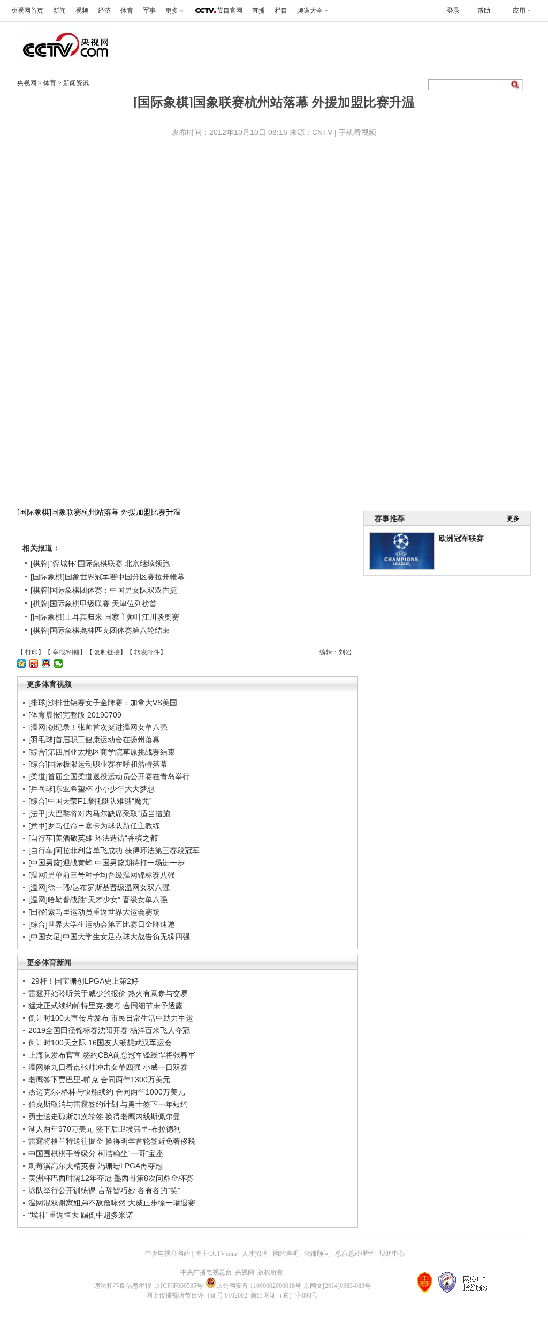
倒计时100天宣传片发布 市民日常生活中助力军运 (110, 1018)
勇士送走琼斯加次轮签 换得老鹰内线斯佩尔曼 (104, 1116)
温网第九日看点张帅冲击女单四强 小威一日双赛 (108, 1067)
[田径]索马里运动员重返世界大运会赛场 (94, 912)
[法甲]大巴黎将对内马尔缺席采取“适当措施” (100, 813)
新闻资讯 (76, 83)
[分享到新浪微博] (34, 663)
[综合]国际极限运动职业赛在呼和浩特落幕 (98, 764)
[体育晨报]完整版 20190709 (74, 715)
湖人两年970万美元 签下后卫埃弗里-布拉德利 (104, 1129)
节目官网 (229, 10)
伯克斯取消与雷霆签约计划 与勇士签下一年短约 (108, 1104)
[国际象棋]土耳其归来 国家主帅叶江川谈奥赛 (105, 617)
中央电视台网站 (167, 1253)
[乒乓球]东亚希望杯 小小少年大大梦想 (91, 789)
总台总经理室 (354, 1253)
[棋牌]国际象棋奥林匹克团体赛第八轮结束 (100, 630)
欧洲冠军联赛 (461, 538)
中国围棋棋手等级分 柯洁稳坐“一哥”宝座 (95, 1153)
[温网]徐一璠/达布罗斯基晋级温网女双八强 (99, 887)
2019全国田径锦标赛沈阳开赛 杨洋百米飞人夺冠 (109, 1030)
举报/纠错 (66, 652)
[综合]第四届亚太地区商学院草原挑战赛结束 (101, 752)
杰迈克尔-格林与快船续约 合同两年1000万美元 (106, 1092)
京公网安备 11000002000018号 (258, 1285)
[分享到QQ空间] (21, 663)
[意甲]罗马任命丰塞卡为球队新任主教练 (94, 825)
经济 (104, 10)
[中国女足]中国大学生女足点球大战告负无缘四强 (109, 936)
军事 (149, 10)
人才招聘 (255, 1253)
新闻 (59, 10)
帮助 (483, 10)
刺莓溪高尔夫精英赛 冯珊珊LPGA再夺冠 (95, 1165)
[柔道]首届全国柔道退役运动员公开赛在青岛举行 (109, 776)
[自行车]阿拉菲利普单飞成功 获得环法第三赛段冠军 (114, 850)
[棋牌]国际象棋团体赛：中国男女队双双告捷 (104, 590)
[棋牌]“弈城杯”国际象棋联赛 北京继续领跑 (100, 563)
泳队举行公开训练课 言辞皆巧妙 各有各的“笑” (104, 1190)
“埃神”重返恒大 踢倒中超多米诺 (80, 1215)
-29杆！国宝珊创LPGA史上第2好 (83, 981)
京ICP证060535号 (178, 1285)
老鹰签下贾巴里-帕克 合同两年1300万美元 (99, 1079)
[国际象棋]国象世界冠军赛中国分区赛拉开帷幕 (108, 576)
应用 (519, 10)
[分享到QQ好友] (46, 663)
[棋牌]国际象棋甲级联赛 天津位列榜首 (94, 603)
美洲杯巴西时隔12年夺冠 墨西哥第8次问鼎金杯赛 (110, 1178)
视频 (81, 10)
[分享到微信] (58, 663)
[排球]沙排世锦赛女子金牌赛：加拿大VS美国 (102, 702)
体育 (126, 10)
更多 (513, 518)
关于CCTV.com (216, 1253)
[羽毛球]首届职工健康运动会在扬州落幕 (94, 739)
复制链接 (107, 652)
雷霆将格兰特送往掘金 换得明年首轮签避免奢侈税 (111, 1141)
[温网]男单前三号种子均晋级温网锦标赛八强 (101, 875)
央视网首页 (27, 10)
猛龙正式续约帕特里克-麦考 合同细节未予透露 (105, 1005)
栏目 (281, 10)
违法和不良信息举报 (122, 1285)
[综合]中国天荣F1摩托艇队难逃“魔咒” (90, 801)
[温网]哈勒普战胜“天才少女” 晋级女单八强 (98, 899)
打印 (31, 652)
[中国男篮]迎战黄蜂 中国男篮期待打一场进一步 (106, 862)
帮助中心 (392, 1253)
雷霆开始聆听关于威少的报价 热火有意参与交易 (108, 993)
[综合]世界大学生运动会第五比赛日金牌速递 (101, 924)
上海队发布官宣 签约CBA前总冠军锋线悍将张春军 (111, 1055)
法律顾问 (317, 1253)
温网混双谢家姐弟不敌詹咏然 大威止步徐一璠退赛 (111, 1202)
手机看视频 (357, 132)
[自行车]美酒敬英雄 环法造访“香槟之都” (94, 838)
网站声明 (286, 1253)
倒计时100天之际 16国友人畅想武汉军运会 (100, 1042)
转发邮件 (147, 652)
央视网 (26, 83)
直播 (258, 10)
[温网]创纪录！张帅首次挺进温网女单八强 (98, 727)
